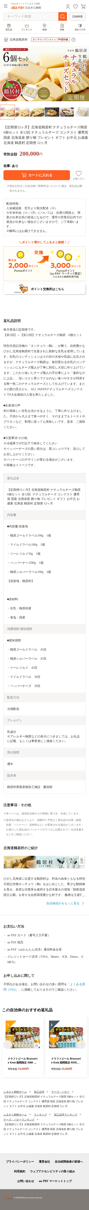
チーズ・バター (60, 1091)
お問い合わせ (25, 1181)
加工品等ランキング (65, 1114)
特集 (62, 29)
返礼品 (9, 29)
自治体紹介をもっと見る (62, 903)
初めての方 (80, 29)
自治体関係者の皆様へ (69, 1161)
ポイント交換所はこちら (47, 289)
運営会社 (44, 1161)
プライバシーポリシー (20, 1161)
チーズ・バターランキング (19, 1119)
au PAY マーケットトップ (55, 1181)
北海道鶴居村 (19, 39)
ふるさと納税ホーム (15, 1091)
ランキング (26, 29)
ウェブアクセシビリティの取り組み (52, 1171)
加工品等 (39, 1091)
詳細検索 (77, 16)
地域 (44, 29)
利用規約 (19, 1171)
